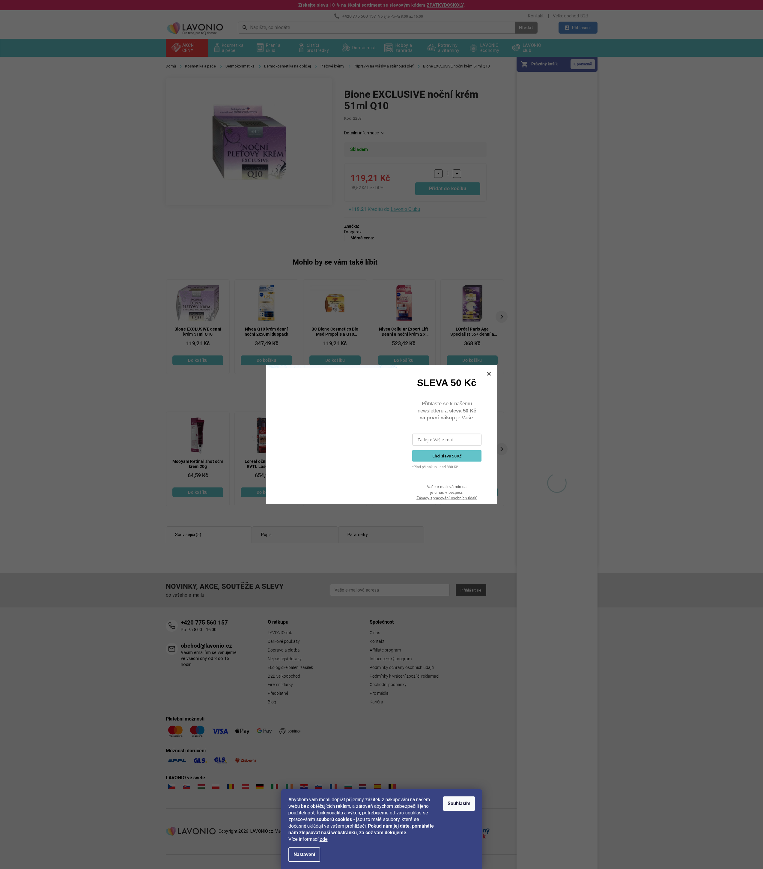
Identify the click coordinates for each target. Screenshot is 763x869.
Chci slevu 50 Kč (446, 455)
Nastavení (304, 854)
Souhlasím (459, 803)
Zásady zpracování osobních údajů (446, 498)
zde (324, 839)
